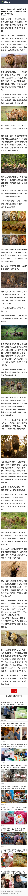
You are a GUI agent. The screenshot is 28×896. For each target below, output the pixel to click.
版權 (17, 893)
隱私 (14, 893)
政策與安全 (7, 893)
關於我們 (3, 893)
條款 (12, 893)
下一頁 (14, 691)
